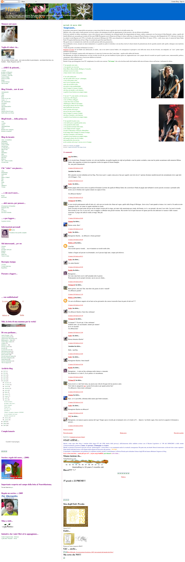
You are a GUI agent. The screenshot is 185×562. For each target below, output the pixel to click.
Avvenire (3, 264)
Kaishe (70, 270)
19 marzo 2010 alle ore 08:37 (75, 281)
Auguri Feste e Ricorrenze (8, 338)
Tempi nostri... (7, 407)
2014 (4, 373)
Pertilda (3, 253)
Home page (123, 433)
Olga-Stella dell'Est (6, 106)
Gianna (70, 221)
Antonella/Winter (5, 126)
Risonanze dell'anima (6, 358)
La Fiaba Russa (5, 148)
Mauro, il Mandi (5, 177)
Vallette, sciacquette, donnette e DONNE (13, 412)
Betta (2, 97)
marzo (6, 400)
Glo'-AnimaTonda (5, 101)
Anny (2, 95)
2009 (4, 421)
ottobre (6, 386)
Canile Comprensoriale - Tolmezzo (10, 537)
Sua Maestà (7, 410)
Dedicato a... (4, 345)
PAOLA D (71, 243)
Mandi (12, 9)
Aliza (2, 171)
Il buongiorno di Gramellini (8, 206)
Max (2, 179)
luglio (6, 392)
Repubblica (4, 268)
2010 (4, 381)
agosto (6, 390)
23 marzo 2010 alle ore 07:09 (75, 413)
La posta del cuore (6, 350)
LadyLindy (4, 174)
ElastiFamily (4, 172)
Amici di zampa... (5, 335)
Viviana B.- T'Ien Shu (6, 75)
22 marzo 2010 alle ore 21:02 (75, 402)
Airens (3, 125)
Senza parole (4, 359)
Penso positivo (5, 354)
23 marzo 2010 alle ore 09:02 (75, 425)
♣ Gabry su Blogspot (6, 72)
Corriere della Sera (6, 266)
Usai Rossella (4, 162)
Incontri (3, 348)
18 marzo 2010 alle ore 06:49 (75, 239)
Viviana (3, 187)
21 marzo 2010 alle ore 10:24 (75, 343)
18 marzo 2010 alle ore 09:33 (75, 256)
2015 (4, 371)
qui (85, 386)
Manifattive (4, 152)
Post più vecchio (179, 433)
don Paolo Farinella (6, 212)
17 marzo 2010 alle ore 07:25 (75, 197)
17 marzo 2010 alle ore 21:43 (75, 229)
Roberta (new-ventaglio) (7, 129)
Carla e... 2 (4, 100)
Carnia (3, 248)
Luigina (3, 105)
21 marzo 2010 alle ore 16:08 (75, 353)
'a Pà (2, 121)
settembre (7, 388)
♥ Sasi (3, 195)
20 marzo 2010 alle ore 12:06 (75, 332)
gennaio (7, 419)
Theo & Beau (4, 83)
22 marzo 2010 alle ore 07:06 (75, 364)
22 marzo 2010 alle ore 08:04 (75, 377)
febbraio (7, 418)
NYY (69, 416)
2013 (4, 375)
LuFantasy (4, 103)
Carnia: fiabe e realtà (6, 341)
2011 (4, 379)
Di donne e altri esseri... (10, 403)
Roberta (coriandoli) (6, 131)
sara (69, 156)
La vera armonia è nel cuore (10, 414)
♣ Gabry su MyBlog (6, 74)
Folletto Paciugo (5, 82)
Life (2, 176)
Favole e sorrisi (5, 346)
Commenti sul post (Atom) (77, 437)
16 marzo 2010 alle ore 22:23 (75, 180)
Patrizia (3, 109)
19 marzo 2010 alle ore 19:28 (75, 305)
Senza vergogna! (8, 405)
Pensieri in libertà (5, 353)
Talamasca (4, 185)
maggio (7, 396)
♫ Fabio (3, 123)
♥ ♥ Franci (4, 197)
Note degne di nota (81, 147)
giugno (6, 394)
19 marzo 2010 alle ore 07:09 (75, 267)
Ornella (3, 108)
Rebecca (3, 159)
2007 (4, 425)
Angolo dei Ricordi (72, 147)
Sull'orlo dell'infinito (6, 361)
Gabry (70, 184)
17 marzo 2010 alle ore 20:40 (75, 218)
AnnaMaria (4, 141)
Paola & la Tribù (5, 78)
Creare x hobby (5, 144)
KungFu (3, 251)
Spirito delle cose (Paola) (7, 113)
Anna (2, 93)
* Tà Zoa (3, 70)
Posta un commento (68, 429)
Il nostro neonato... (8, 401)
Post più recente (68, 433)
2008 (4, 423)
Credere (3, 343)
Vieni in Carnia (5, 256)
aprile (6, 398)
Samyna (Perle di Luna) (7, 111)
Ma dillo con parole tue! (9, 416)
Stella (2, 182)
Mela (2, 154)
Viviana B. (71, 201)
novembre (7, 384)
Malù (2, 151)
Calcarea (3, 246)
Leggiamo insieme (6, 221)
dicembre (7, 382)
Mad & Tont (4, 149)
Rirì (2, 180)
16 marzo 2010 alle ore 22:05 (75, 168)
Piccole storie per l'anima (7, 356)
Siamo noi (4, 254)
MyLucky (3, 157)
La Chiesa (3, 211)
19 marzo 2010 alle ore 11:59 (75, 294)
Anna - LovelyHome (6, 140)
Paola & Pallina (5, 77)
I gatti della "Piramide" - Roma (9, 538)
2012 (4, 377)
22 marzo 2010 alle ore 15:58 (75, 392)
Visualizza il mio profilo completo (18, 232)
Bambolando (4, 143)
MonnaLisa (4, 156)
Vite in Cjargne (5, 362)
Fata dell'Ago (4, 146)
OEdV (2, 128)
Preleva (123, 477)
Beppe (3, 80)
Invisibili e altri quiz (6, 249)
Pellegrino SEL (5, 207)
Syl (2, 184)
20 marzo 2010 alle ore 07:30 (75, 315)
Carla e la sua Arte (6, 98)
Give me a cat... (8, 409)
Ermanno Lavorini (68, 49)
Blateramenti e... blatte (7, 340)
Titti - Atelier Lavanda (6, 160)
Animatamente (5, 92)
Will (2, 209)
